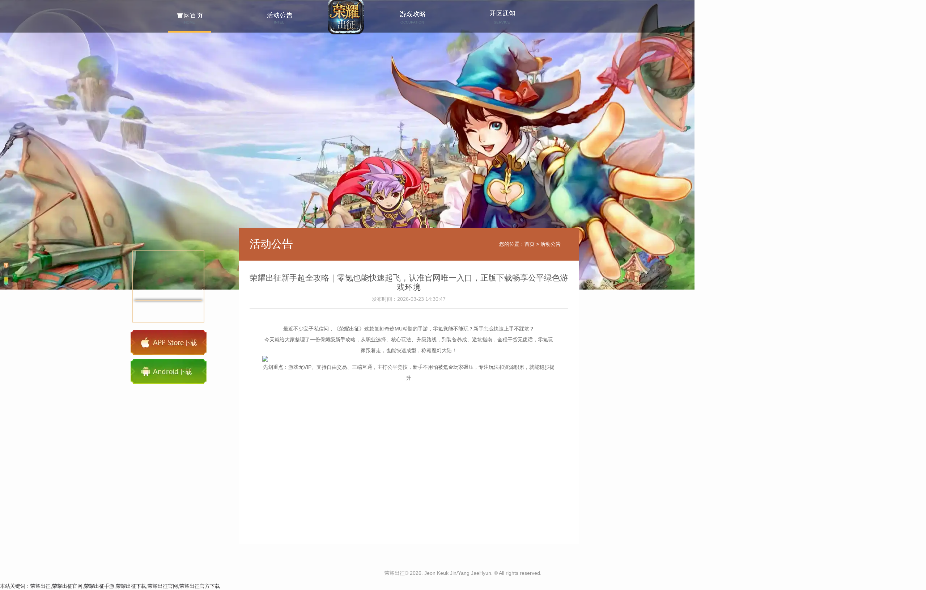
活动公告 (550, 244)
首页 (529, 244)
